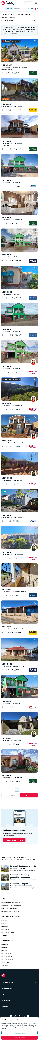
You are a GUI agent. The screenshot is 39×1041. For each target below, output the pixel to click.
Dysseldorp (4, 926)
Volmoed (4, 935)
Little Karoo (4, 17)
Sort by (33, 20)
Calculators (5, 1000)
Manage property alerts (14, 840)
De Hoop (4, 921)
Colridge (4, 950)
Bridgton (4, 947)
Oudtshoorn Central (7, 953)
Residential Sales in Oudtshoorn (10, 902)
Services (4, 994)
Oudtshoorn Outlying (7, 932)
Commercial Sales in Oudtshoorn (11, 905)
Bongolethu (4, 944)
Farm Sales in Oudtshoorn (9, 908)
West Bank (4, 965)
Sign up (28, 3)
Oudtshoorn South (7, 959)
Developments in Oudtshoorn (10, 911)
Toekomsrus (5, 962)
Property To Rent (7, 988)
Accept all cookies (20, 1038)
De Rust (3, 923)
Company (4, 1007)
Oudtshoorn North (7, 956)
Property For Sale (7, 982)
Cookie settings (19, 1033)
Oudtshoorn (13, 17)
